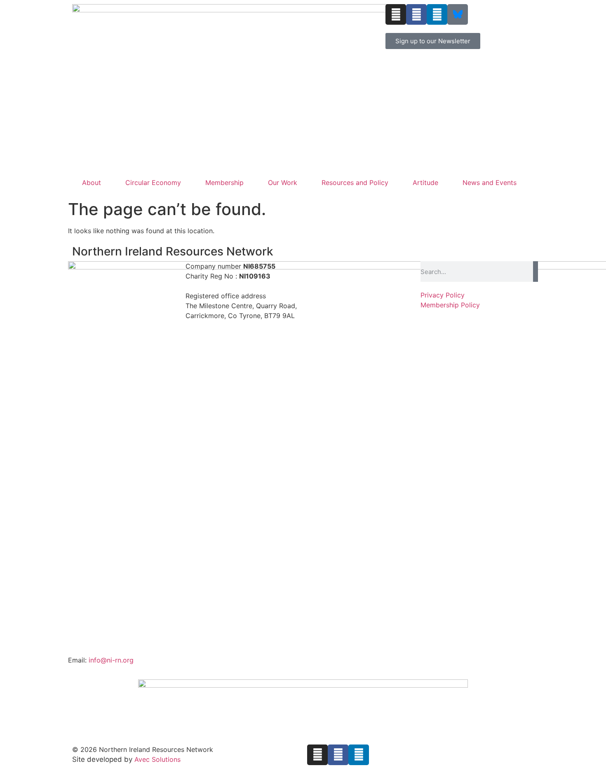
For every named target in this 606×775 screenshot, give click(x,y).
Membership (224, 182)
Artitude (425, 182)
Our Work (282, 182)
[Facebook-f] (416, 14)
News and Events (490, 182)
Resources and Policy (355, 182)
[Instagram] (395, 14)
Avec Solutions (157, 759)
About (91, 182)
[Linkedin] (437, 14)
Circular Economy (153, 182)
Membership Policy (450, 305)
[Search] (535, 271)
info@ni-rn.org (111, 660)
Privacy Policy (442, 295)
